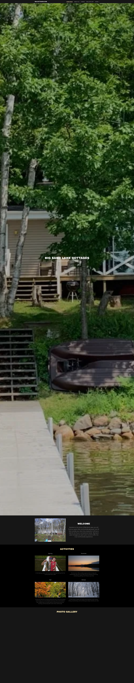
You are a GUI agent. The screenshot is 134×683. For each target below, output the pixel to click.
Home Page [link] (69, 1)
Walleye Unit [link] (90, 1)
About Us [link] (76, 1)
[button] (97, 1)
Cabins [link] (83, 1)
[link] (41, 1)
